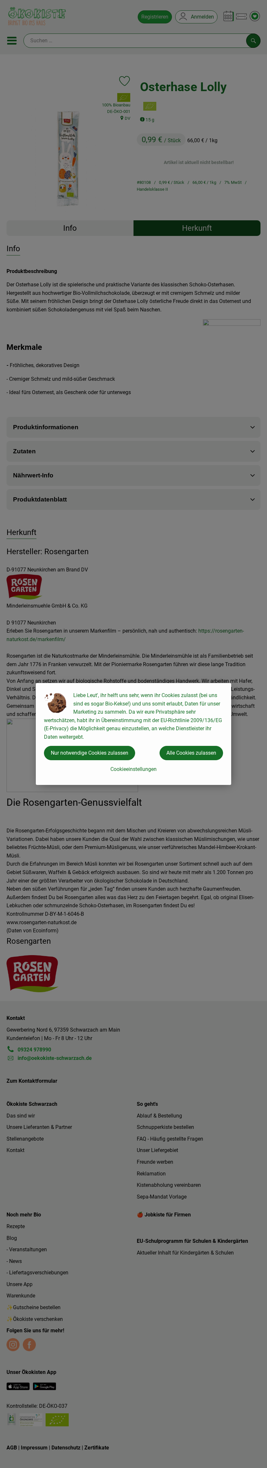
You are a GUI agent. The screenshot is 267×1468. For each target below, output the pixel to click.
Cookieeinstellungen (133, 769)
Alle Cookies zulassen (191, 753)
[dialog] (133, 734)
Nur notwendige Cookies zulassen (89, 753)
